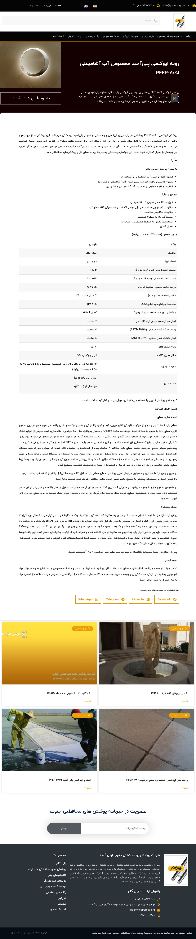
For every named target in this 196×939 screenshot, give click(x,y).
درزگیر (80, 36)
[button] (166, 599)
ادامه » (185, 701)
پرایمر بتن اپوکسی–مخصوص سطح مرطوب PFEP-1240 (157, 780)
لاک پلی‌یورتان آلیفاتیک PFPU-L (170, 693)
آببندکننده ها (58, 36)
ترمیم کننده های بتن (111, 36)
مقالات (58, 5)
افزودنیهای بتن (148, 36)
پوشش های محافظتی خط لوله (170, 36)
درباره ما (47, 5)
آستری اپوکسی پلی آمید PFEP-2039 (70, 780)
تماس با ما (34, 5)
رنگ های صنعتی (92, 36)
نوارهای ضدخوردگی (130, 36)
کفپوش (71, 36)
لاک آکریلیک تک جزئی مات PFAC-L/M (69, 693)
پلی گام (189, 36)
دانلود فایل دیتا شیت (30, 98)
